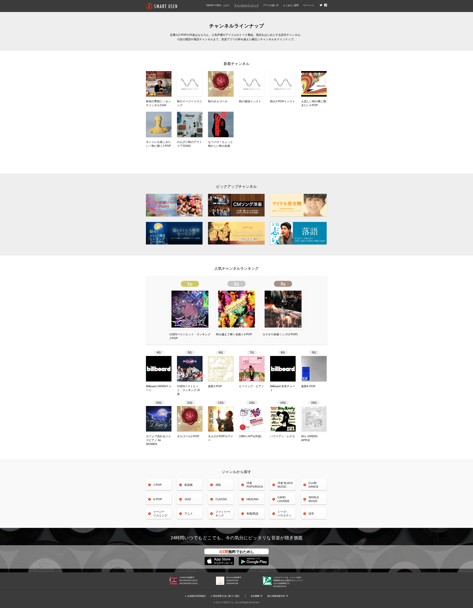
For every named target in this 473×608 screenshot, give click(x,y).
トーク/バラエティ (284, 513)
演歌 (218, 484)
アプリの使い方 (271, 5)
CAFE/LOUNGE (283, 499)
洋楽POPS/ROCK (254, 484)
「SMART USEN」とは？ (217, 5)
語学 (311, 513)
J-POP (157, 484)
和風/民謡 (252, 513)
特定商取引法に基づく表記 (226, 596)
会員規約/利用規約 (196, 596)
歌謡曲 (188, 484)
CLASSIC (221, 499)
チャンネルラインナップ (246, 5)
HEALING (252, 499)
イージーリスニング (160, 513)
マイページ (308, 5)
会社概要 (255, 596)
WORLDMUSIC (314, 499)
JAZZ (187, 499)
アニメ (188, 513)
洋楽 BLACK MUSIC (285, 484)
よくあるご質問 (291, 5)
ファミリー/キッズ (222, 513)
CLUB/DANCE (313, 484)
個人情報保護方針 (276, 596)
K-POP (157, 499)
